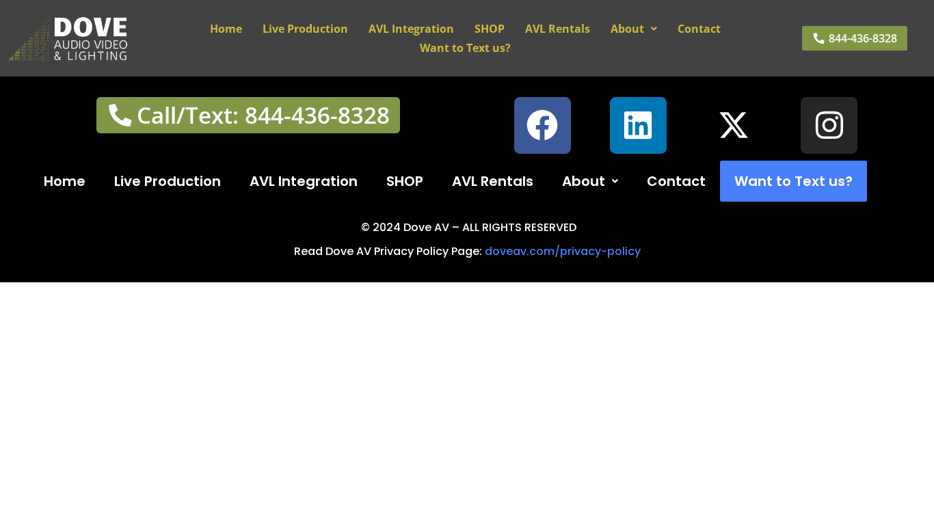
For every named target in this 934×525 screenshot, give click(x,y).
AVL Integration (411, 28)
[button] (633, 28)
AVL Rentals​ (557, 28)
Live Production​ (305, 28)
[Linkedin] (638, 125)
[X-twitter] (734, 125)
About (627, 28)
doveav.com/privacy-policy (563, 251)
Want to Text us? (465, 47)
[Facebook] (542, 125)
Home (226, 28)
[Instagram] (829, 125)
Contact (699, 28)
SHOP (490, 28)
